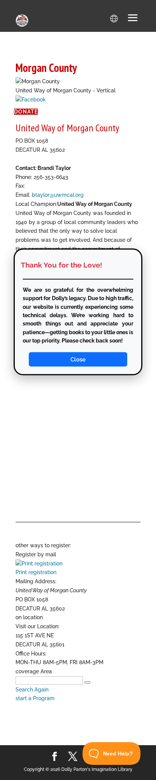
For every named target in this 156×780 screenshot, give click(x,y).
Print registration (36, 572)
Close (78, 359)
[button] (132, 18)
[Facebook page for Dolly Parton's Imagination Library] (54, 757)
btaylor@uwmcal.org (58, 195)
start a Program (35, 698)
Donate (26, 112)
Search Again (32, 690)
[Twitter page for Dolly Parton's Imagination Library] (72, 757)
